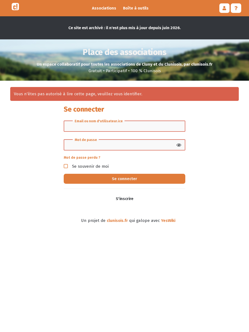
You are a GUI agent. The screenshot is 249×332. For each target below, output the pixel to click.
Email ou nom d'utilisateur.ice (99, 121)
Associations (104, 8)
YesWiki (168, 220)
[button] (224, 8)
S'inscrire (124, 198)
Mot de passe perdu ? (82, 157)
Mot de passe (86, 140)
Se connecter (124, 178)
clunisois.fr (117, 220)
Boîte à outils (136, 8)
